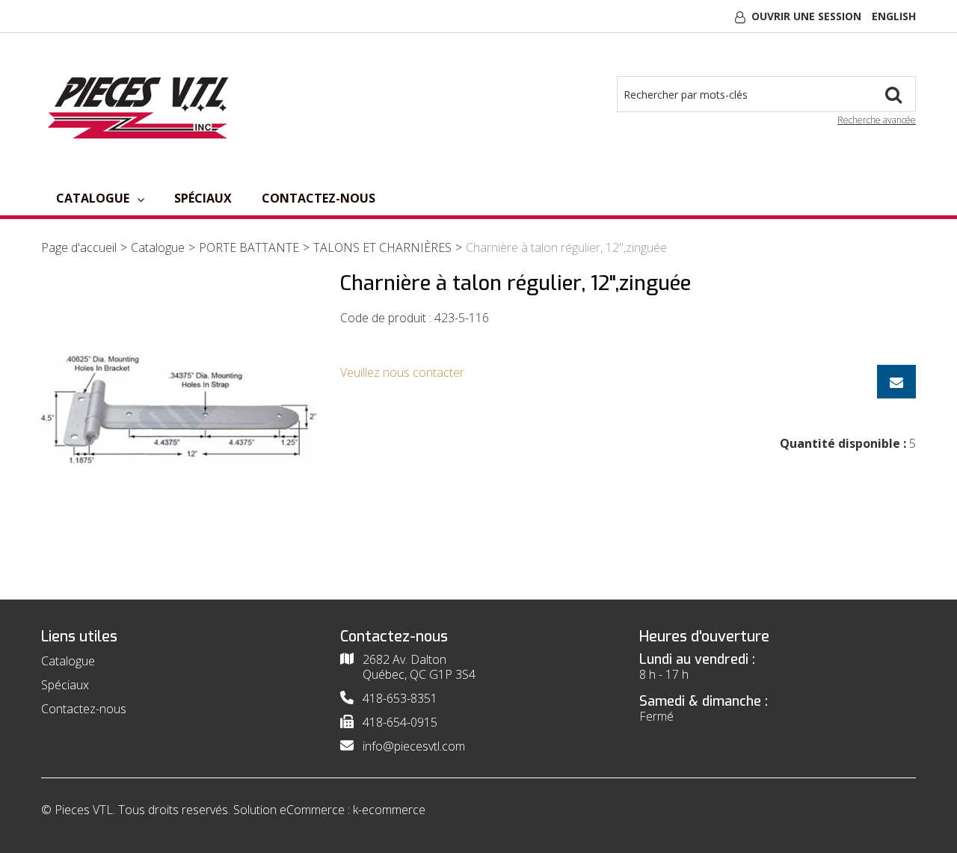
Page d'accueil (79, 247)
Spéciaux (203, 198)
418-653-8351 (400, 698)
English (894, 16)
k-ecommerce (389, 809)
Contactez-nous (318, 198)
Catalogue (92, 198)
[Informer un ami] (896, 381)
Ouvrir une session (806, 16)
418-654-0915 (400, 722)
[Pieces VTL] (142, 105)
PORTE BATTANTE (249, 247)
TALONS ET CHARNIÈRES (382, 247)
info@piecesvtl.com (414, 746)
